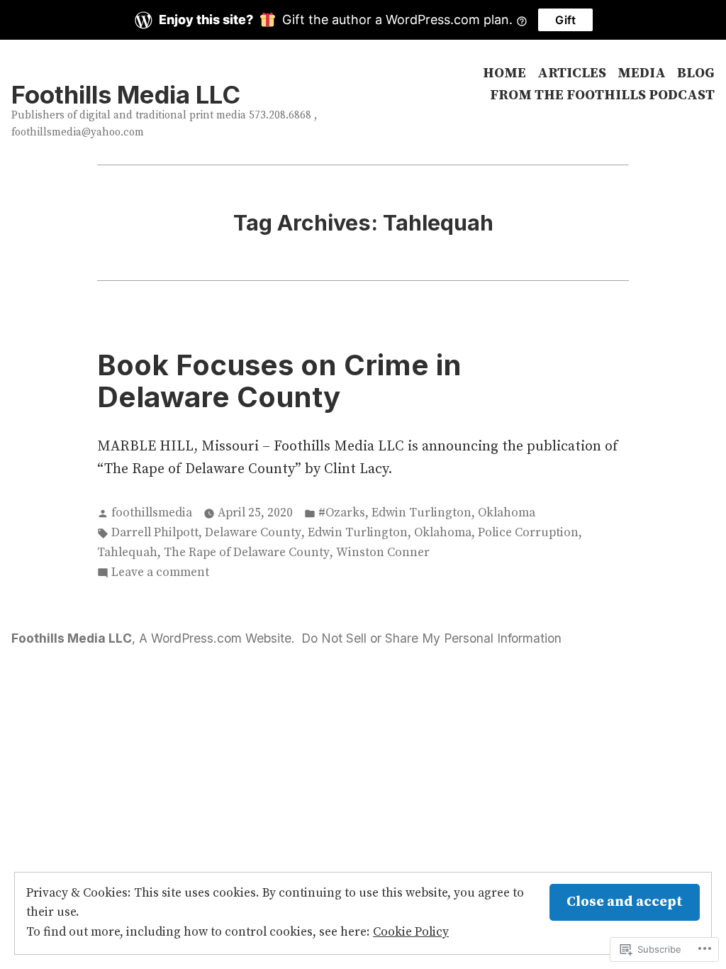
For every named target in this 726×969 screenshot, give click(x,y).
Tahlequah (127, 552)
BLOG (696, 73)
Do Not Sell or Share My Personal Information (431, 638)
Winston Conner (383, 552)
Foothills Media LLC (125, 94)
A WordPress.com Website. (217, 638)
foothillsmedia (151, 513)
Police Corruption (528, 533)
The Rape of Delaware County (247, 552)
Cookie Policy (411, 932)
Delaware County (253, 533)
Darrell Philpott (155, 533)
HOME (504, 73)
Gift (565, 20)
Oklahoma (506, 513)
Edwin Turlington (421, 513)
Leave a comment (160, 573)
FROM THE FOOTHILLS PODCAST (602, 96)
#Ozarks (341, 513)
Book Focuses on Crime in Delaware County (279, 381)
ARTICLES (571, 73)
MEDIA (642, 73)
